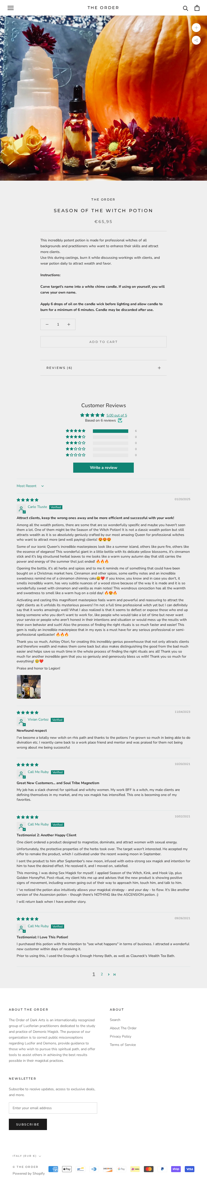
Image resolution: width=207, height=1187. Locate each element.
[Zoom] (196, 27)
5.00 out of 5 (117, 415)
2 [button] (102, 974)
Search (115, 1019)
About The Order (123, 1028)
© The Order (25, 1167)
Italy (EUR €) (25, 1156)
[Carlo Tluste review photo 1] (29, 687)
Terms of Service (123, 1044)
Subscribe (28, 1124)
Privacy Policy (120, 1036)
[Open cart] (197, 8)
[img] (27, 500)
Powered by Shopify (29, 1173)
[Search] (185, 8)
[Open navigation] (11, 8)
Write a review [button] (103, 467)
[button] (76, 431)
